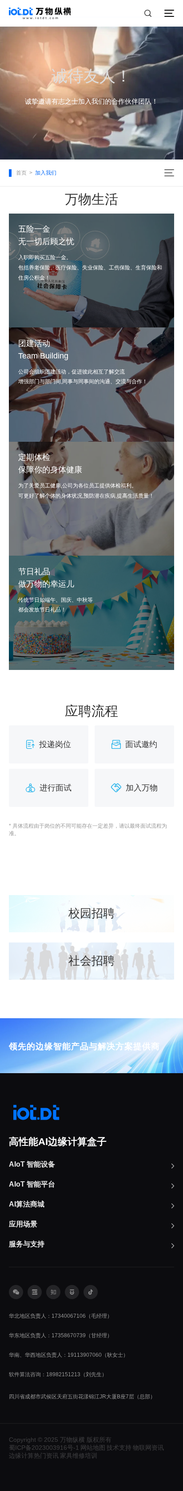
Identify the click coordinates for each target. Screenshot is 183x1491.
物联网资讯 (148, 1447)
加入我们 (45, 173)
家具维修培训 (78, 1455)
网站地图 (92, 1447)
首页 (21, 173)
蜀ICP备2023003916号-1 (44, 1447)
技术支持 (119, 1447)
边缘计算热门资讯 (34, 1455)
